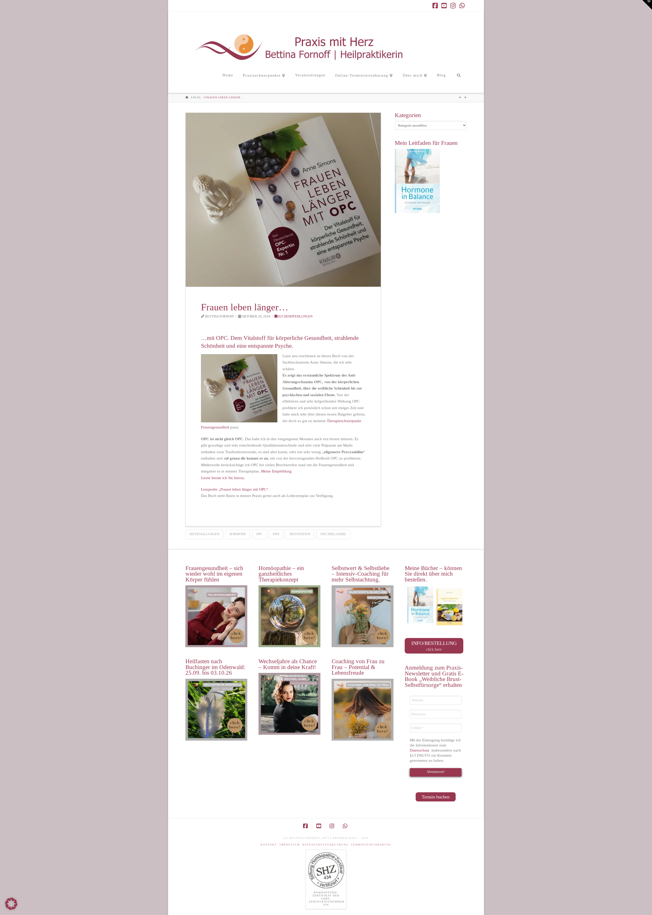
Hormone (237, 534)
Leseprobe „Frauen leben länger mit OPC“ (234, 489)
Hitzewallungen (204, 534)
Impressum (290, 844)
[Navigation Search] (459, 81)
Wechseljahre (333, 534)
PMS (276, 534)
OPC (259, 534)
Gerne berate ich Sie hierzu (222, 478)
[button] (647, 5)
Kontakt (269, 844)
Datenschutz (420, 750)
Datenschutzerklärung (325, 844)
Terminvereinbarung (371, 844)
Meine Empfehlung (276, 471)
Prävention (300, 534)
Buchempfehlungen (295, 316)
